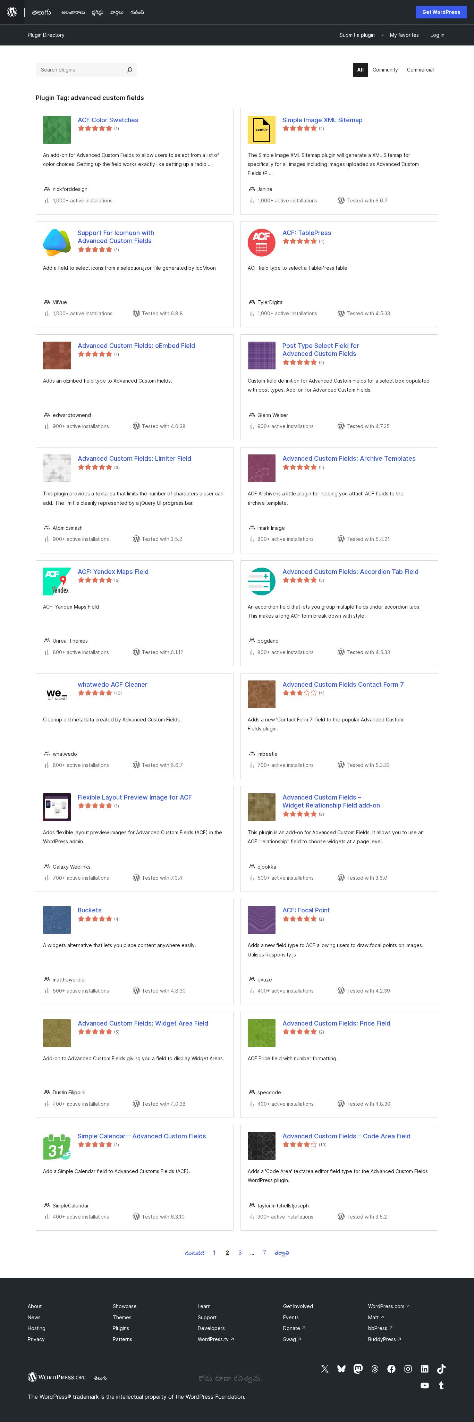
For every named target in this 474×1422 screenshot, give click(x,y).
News (34, 1317)
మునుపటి (194, 1253)
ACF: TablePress (306, 232)
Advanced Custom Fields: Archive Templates (349, 458)
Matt (376, 1317)
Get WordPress (441, 12)
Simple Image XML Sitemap (322, 120)
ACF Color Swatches (108, 120)
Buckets (90, 910)
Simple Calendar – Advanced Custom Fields (142, 1136)
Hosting (36, 1328)
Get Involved (298, 1306)
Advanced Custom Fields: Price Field (336, 1023)
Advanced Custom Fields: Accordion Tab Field (350, 571)
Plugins (121, 1328)
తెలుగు (100, 1378)
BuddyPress (385, 1339)
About (35, 1306)
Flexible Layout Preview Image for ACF (135, 797)
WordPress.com (389, 1306)
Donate (294, 1328)
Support (207, 1317)
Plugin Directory (46, 35)
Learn (204, 1306)
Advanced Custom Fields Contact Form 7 (343, 684)
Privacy (36, 1339)
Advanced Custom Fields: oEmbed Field (136, 345)
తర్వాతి (281, 1253)
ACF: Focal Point (306, 910)
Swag (292, 1339)
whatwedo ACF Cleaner (112, 684)
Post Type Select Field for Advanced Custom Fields (320, 349)
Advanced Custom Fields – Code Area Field (346, 1136)
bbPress (380, 1328)
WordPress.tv (216, 1339)
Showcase (125, 1306)
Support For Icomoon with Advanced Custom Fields (116, 236)
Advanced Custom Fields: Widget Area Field (143, 1023)
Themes (122, 1317)
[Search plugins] (130, 70)
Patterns (122, 1339)
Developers (211, 1328)
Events (291, 1317)
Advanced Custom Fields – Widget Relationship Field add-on (331, 801)
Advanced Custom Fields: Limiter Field (134, 458)
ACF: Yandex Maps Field (113, 571)
